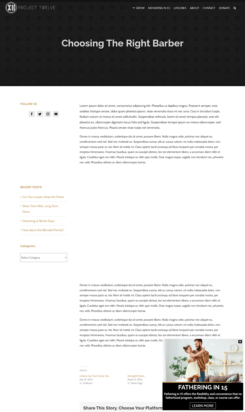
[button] (235, 7)
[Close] (240, 341)
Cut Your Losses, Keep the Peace (43, 197)
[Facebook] (32, 114)
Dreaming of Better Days (38, 221)
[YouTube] (56, 114)
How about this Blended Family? (43, 230)
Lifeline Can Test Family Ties (94, 376)
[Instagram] (48, 114)
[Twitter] (40, 114)
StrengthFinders (136, 376)
